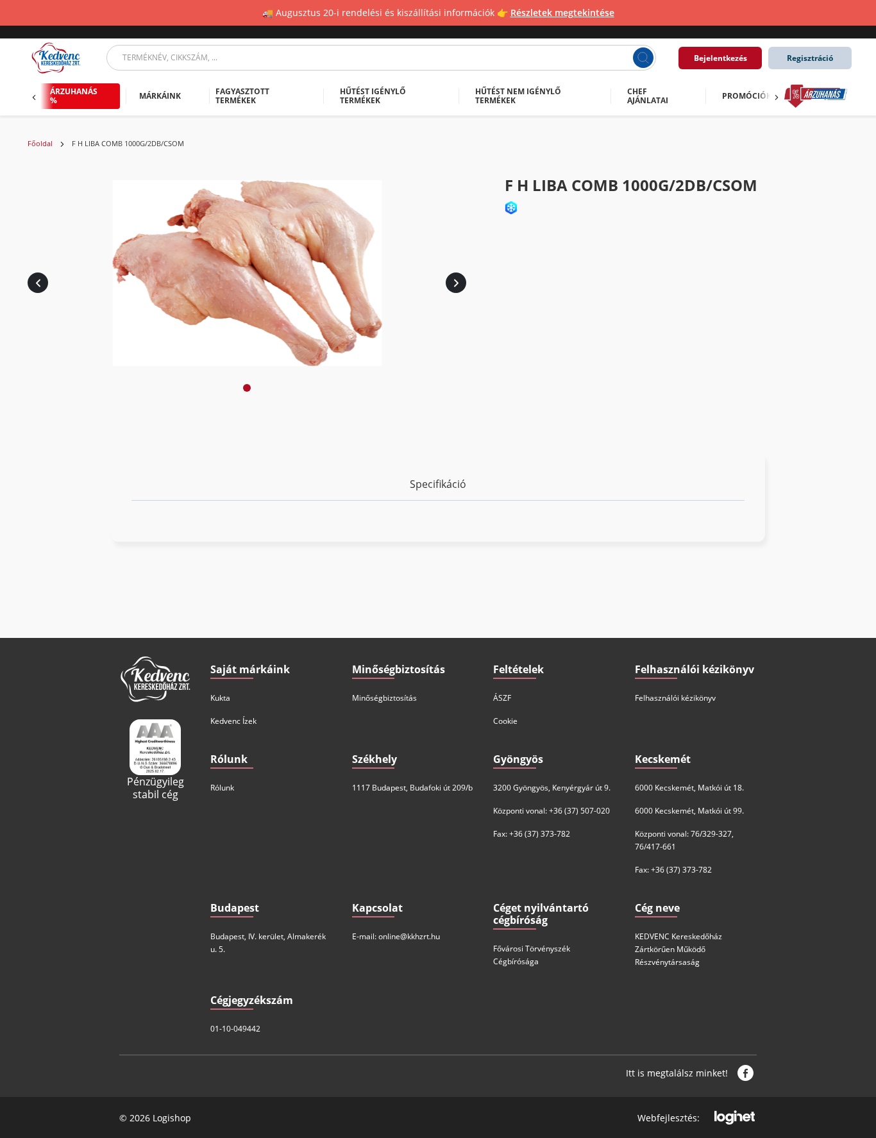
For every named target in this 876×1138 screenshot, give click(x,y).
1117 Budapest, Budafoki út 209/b (412, 787)
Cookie (505, 720)
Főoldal (40, 143)
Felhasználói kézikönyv (675, 697)
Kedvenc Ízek (233, 720)
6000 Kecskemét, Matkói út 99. (689, 810)
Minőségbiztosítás (384, 697)
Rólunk (222, 787)
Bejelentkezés (720, 58)
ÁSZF (502, 697)
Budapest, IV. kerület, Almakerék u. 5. (268, 943)
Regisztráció (810, 58)
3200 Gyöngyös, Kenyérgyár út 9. (552, 787)
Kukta (220, 697)
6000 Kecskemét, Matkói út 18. (689, 787)
